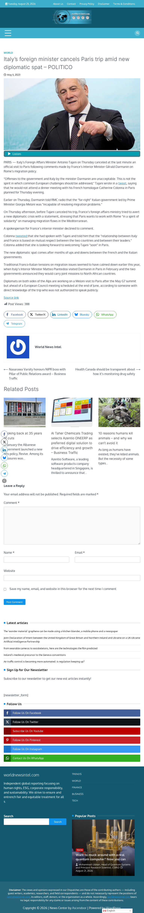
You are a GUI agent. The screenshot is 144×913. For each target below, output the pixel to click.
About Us (58, 3)
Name (9, 552)
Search (8, 816)
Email (80, 552)
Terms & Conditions (124, 3)
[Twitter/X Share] (4, 442)
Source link (11, 298)
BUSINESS (77, 793)
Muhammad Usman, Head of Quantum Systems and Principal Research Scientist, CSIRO (103, 866)
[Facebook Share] (4, 434)
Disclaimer (104, 3)
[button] (4, 481)
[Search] (137, 33)
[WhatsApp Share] (4, 465)
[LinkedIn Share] (4, 449)
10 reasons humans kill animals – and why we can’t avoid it (115, 438)
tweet (122, 183)
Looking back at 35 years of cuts (23, 435)
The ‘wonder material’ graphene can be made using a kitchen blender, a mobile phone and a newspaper (61, 631)
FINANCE (77, 787)
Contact (71, 3)
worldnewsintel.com (18, 896)
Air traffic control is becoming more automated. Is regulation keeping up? (44, 661)
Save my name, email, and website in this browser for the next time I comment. (63, 589)
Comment (12, 503)
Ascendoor (79, 908)
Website (9, 571)
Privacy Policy (87, 3)
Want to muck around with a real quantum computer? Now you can (101, 857)
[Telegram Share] (4, 473)
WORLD (8, 52)
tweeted (22, 236)
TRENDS (77, 773)
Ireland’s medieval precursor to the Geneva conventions (35, 654)
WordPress (113, 908)
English (110, 910)
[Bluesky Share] (4, 457)
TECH (75, 800)
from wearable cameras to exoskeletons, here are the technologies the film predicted (51, 648)
